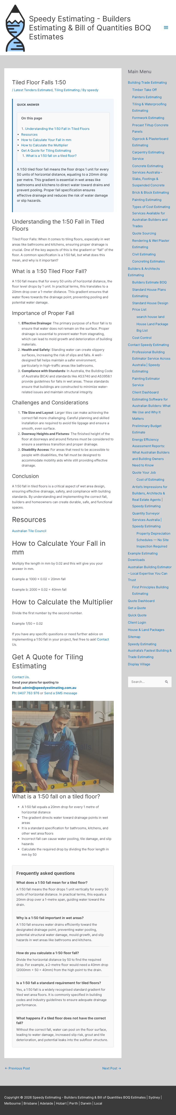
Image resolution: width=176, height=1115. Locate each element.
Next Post (111, 1068)
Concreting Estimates (148, 261)
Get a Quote (137, 608)
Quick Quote (137, 615)
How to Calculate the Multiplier (44, 145)
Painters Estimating (147, 97)
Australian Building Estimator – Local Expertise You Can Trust (150, 573)
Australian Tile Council (29, 531)
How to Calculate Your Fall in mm (46, 140)
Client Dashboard (145, 392)
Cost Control (142, 338)
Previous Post (17, 1068)
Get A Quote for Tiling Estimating (46, 150)
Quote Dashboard (141, 601)
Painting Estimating (146, 200)
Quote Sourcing (144, 233)
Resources (29, 134)
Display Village (139, 664)
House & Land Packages (146, 630)
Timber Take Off (144, 90)
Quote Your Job (144, 472)
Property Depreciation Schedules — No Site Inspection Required (153, 539)
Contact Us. (21, 677)
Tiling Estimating (67, 90)
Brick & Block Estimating (150, 192)
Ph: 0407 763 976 (25, 693)
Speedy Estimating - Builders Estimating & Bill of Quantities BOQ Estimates (90, 27)
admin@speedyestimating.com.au (49, 688)
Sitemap (134, 637)
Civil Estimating (144, 254)
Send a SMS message (60, 693)
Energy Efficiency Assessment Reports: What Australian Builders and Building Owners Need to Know (151, 452)
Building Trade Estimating (147, 82)
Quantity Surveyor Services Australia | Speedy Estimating (147, 519)
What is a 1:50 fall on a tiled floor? (51, 156)
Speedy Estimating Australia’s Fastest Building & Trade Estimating (150, 650)
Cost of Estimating (150, 479)
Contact (103, 639)
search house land (150, 317)
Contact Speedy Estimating (148, 345)
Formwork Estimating (148, 118)
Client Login (137, 622)
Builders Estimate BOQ (149, 282)
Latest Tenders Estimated (33, 90)
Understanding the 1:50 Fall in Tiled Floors (57, 129)
